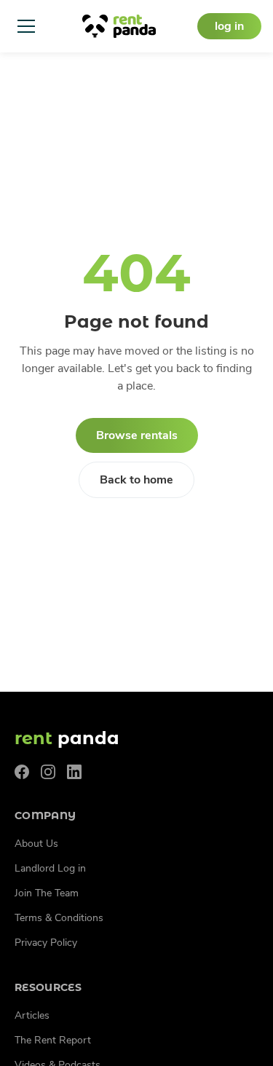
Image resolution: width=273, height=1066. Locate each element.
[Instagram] (48, 772)
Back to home (136, 480)
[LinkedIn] (74, 772)
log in (229, 26)
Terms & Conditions (59, 918)
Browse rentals (137, 435)
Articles (32, 1015)
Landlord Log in (50, 868)
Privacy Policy (46, 942)
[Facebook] (22, 772)
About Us (36, 843)
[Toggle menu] (26, 26)
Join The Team (47, 893)
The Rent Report (53, 1040)
